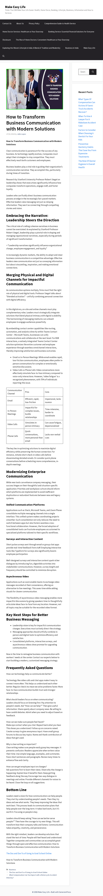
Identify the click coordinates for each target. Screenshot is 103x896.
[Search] (92, 72)
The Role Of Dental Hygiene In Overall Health (86, 164)
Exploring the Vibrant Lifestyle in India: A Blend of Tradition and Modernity (31, 48)
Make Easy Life (15, 7)
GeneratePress (65, 892)
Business (12, 869)
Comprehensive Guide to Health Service (60, 23)
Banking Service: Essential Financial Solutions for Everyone (71, 31)
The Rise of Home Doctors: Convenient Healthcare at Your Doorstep (42, 40)
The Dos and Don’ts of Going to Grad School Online (29, 853)
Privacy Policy (34, 23)
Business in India (72, 48)
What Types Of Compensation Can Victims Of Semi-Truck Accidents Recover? (86, 105)
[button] (3, 56)
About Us (20, 23)
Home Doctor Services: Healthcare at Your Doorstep (23, 31)
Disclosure (7, 40)
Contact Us (7, 23)
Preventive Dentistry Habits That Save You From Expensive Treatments (87, 150)
